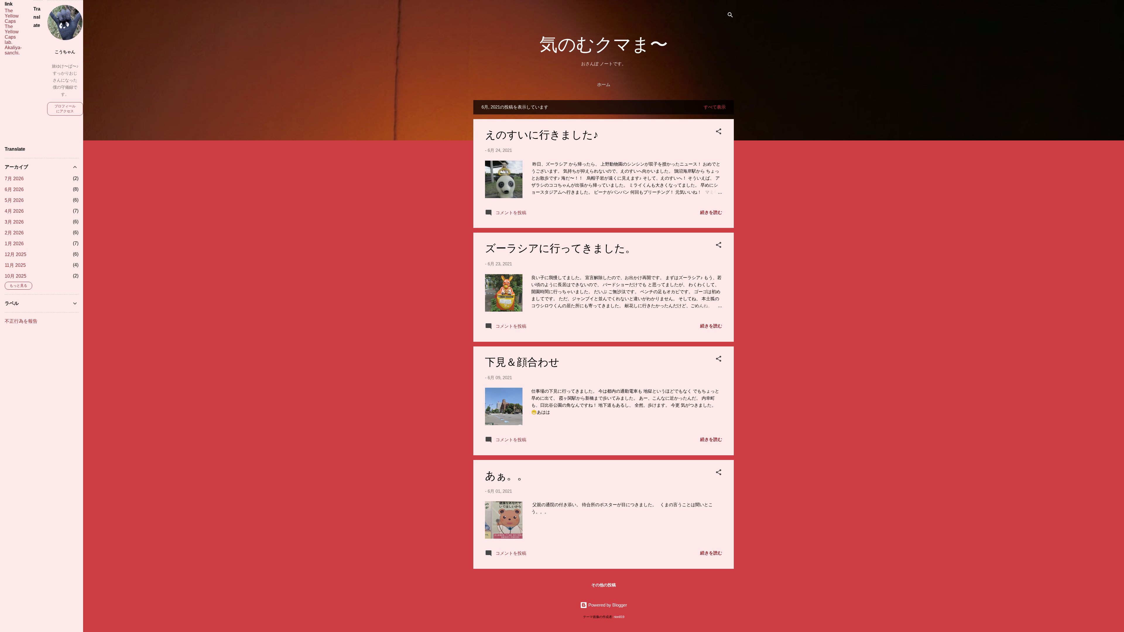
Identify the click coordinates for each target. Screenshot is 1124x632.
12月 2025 (15, 254)
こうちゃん (65, 52)
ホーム (603, 84)
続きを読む (711, 212)
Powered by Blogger (607, 604)
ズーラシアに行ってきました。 (560, 248)
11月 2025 (15, 265)
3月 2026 (14, 221)
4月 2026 (14, 211)
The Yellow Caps (12, 16)
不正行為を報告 (21, 321)
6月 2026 (14, 189)
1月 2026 (14, 243)
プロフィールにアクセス (65, 108)
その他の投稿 (603, 585)
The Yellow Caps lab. (12, 34)
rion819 (619, 617)
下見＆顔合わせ (522, 362)
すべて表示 (715, 106)
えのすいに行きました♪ (541, 135)
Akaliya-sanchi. (13, 50)
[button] (718, 132)
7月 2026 (14, 178)
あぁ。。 (506, 476)
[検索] (730, 16)
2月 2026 (14, 232)
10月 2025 (15, 276)
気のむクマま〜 (603, 44)
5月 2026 (14, 200)
